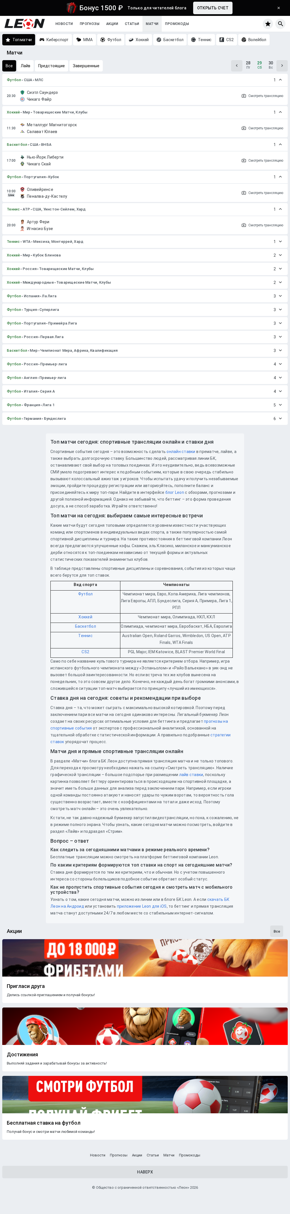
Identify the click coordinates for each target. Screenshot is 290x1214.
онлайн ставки (181, 451)
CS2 (85, 652)
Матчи (152, 24)
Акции (112, 24)
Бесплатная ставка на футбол (43, 1123)
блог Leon (174, 492)
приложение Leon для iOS (142, 906)
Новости (64, 24)
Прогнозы (89, 24)
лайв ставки (191, 774)
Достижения (22, 1054)
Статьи (132, 24)
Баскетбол (17, 144)
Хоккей (13, 112)
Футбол (14, 80)
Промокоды (177, 24)
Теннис (13, 209)
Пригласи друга (26, 986)
